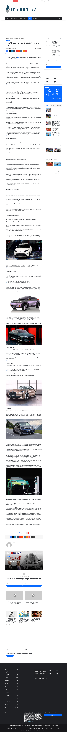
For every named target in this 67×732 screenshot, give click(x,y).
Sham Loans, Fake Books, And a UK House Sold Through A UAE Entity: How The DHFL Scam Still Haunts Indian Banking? (56, 123)
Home (6, 18)
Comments (59, 105)
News (42, 676)
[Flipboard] (30, 533)
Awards (37, 730)
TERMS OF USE (40, 728)
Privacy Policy (15, 728)
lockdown (36, 676)
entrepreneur (36, 673)
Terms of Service (20, 728)
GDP (7, 675)
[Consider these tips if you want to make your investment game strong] (48, 62)
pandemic (36, 678)
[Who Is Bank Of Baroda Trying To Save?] (48, 129)
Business (15, 18)
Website (26, 649)
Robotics (7, 700)
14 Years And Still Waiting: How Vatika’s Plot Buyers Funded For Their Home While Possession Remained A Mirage (56, 116)
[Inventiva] (20, 9)
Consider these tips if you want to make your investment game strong (56, 60)
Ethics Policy (23, 730)
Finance (7, 674)
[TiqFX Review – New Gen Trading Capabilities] (48, 42)
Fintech (7, 692)
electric (18, 57)
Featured (6, 683)
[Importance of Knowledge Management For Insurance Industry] (48, 47)
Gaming (7, 695)
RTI (5, 686)
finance (41, 673)
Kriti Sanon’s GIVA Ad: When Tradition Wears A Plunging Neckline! (35, 619)
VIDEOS (6, 709)
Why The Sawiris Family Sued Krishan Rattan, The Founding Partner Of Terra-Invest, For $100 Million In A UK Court (24, 620)
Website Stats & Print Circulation (33, 728)
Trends (30, 18)
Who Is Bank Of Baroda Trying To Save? (48, 168)
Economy (7, 672)
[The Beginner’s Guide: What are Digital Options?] (48, 52)
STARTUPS (7, 689)
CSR (8, 728)
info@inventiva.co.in (31, 721)
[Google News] (22, 533)
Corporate (7, 671)
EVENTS (6, 681)
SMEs (7, 678)
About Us (10, 728)
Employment (7, 680)
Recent (52, 105)
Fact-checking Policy (57, 728)
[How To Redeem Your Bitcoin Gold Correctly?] (48, 56)
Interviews (25, 18)
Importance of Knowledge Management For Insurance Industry (56, 46)
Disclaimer (33, 730)
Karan (9, 48)
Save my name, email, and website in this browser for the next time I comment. (19, 653)
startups (43, 678)
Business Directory (42, 730)
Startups (11, 18)
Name (7, 645)
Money (7, 677)
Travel (7, 703)
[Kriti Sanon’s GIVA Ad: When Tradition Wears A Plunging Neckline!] (36, 614)
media (40, 676)
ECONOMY (44, 671)
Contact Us (35, 18)
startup (40, 678)
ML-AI (7, 698)
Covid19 (40, 671)
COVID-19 (36, 671)
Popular (47, 105)
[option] (24, 560)
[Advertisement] (33, 28)
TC (46, 678)
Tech (6, 706)
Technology (8, 701)
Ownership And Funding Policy (48, 728)
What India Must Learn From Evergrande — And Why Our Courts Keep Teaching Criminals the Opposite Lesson (56, 134)
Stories (20, 18)
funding (44, 673)
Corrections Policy (28, 730)
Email (7, 649)
